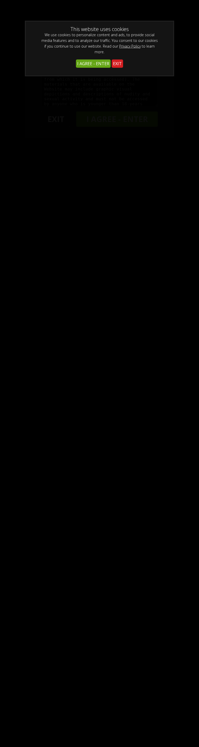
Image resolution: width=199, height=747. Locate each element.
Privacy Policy (130, 46)
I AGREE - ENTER (93, 63)
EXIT (117, 63)
